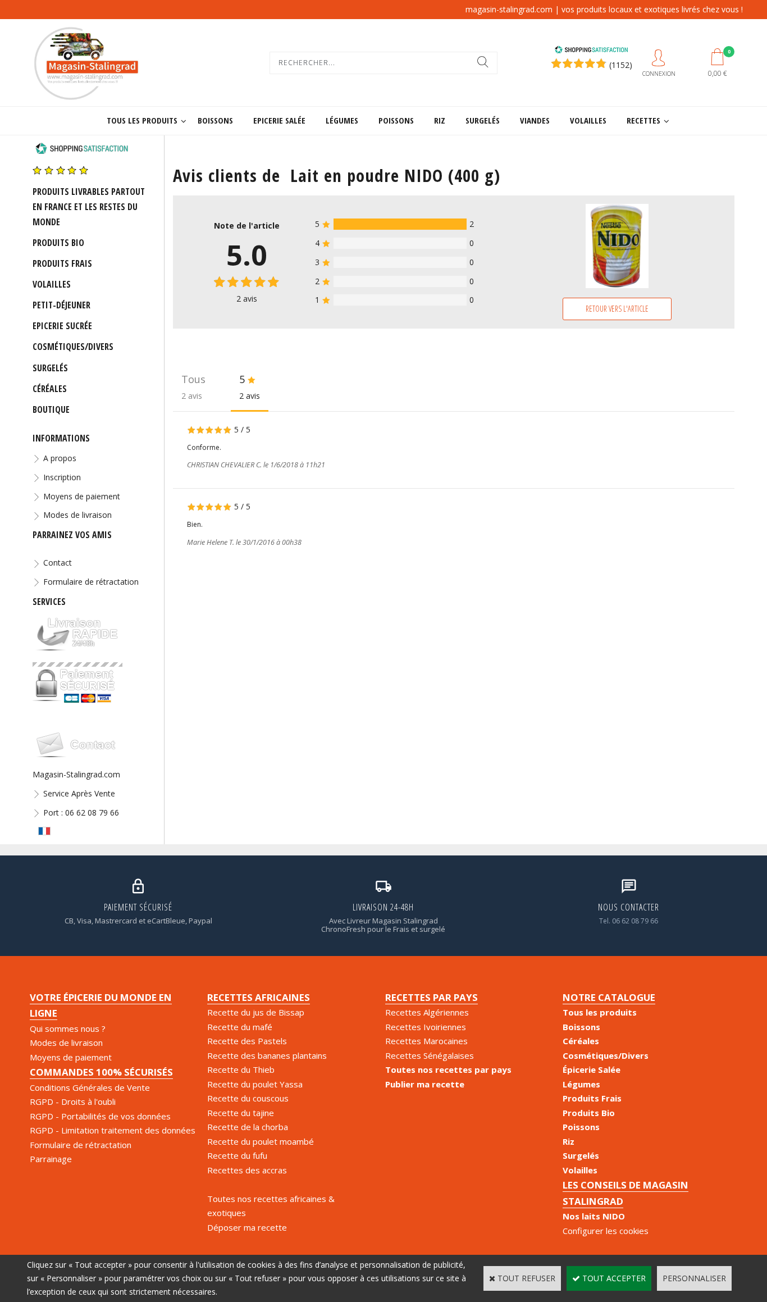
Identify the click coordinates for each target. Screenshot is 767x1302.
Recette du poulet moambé (260, 1141)
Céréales (50, 389)
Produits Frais (592, 1098)
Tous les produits (142, 120)
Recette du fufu (237, 1155)
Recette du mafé (239, 1026)
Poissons (396, 120)
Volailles (588, 120)
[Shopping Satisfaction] (591, 50)
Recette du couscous (248, 1098)
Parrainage (51, 1158)
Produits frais (62, 263)
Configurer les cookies (606, 1230)
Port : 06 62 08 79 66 (81, 812)
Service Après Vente (79, 793)
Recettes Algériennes (427, 1012)
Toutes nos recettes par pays (448, 1069)
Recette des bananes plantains (267, 1055)
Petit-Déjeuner (61, 305)
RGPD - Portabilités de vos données (100, 1116)
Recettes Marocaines (426, 1040)
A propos (59, 458)
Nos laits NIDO (594, 1216)
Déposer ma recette (247, 1227)
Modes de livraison (77, 514)
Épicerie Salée (591, 1069)
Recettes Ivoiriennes (425, 1026)
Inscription (62, 477)
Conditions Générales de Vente (90, 1087)
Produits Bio (58, 242)
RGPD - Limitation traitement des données (112, 1130)
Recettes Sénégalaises (429, 1055)
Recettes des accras (247, 1170)
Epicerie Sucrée (62, 326)
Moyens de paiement (81, 496)
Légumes (342, 120)
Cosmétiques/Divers (73, 346)
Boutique (51, 409)
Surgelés (482, 120)
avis (246, 298)
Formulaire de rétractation (91, 581)
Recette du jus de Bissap (255, 1012)
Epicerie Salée (279, 120)
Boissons (215, 120)
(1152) (620, 65)
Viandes (535, 120)
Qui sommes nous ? (68, 1028)
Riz (439, 120)
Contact (57, 562)
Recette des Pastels (247, 1040)
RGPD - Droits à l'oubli (73, 1101)
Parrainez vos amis (72, 535)
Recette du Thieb (241, 1069)
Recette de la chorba (247, 1126)
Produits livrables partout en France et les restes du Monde (89, 206)
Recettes (643, 120)
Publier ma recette (424, 1084)
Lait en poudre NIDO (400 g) (395, 175)
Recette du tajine (240, 1112)
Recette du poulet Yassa (255, 1084)
